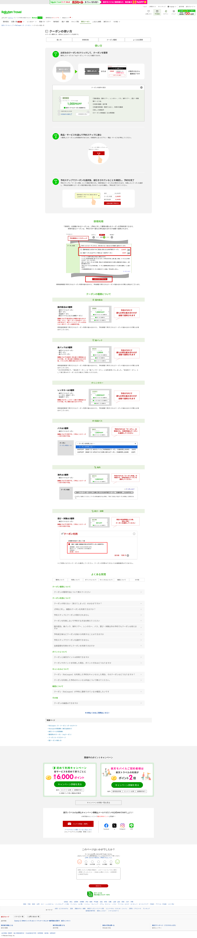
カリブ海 (171, 904)
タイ (42, 904)
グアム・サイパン (105, 904)
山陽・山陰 (116, 902)
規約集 (47, 933)
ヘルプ (145, 6)
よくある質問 (138, 39)
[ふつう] (98, 861)
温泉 (71, 908)
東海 (105, 902)
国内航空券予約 (90, 911)
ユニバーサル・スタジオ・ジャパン (116, 908)
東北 (71, 902)
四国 (123, 902)
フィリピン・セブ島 (76, 904)
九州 (127, 902)
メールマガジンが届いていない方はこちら (78, 829)
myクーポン (79, 55)
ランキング (146, 908)
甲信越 (96, 902)
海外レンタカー (101, 911)
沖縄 (132, 902)
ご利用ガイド (152, 6)
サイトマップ (162, 6)
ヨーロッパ (133, 904)
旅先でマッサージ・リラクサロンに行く (164, 925)
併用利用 (85, 39)
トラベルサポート (113, 911)
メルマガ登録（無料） (81, 824)
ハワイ (114, 904)
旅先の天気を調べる (109, 925)
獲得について (60, 580)
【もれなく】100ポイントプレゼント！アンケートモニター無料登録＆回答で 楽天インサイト (42, 921)
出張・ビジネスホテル (61, 908)
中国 (29, 904)
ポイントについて (91, 580)
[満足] (111, 861)
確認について (121, 580)
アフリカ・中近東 (161, 904)
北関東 (76, 902)
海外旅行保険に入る (7, 925)
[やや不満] (92, 861)
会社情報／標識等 (6, 933)
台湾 (38, 904)
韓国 (24, 904)
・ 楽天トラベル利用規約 (55, 731)
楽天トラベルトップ (8, 25)
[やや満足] (105, 861)
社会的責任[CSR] (31, 933)
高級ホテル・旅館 (80, 908)
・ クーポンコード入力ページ (56, 737)
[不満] (86, 861)
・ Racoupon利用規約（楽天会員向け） (60, 729)
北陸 (101, 902)
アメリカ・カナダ (123, 904)
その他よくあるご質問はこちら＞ (97, 713)
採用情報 (40, 933)
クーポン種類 (112, 39)
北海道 (66, 902)
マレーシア (94, 904)
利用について (75, 580)
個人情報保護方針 (19, 933)
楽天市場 (181, 6)
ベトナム (87, 904)
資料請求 (52, 933)
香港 (33, 904)
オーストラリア (143, 904)
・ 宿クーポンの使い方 (54, 740)
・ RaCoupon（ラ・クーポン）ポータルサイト (62, 726)
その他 (137, 580)
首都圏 (82, 902)
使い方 (59, 39)
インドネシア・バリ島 (62, 904)
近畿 (110, 902)
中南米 (152, 904)
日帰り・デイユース (135, 908)
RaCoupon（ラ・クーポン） (23, 25)
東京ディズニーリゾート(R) (95, 908)
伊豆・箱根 (89, 902)
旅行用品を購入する (59, 925)
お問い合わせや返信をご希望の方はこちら (98, 857)
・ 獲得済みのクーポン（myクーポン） (59, 734)
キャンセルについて (106, 580)
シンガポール (49, 904)
